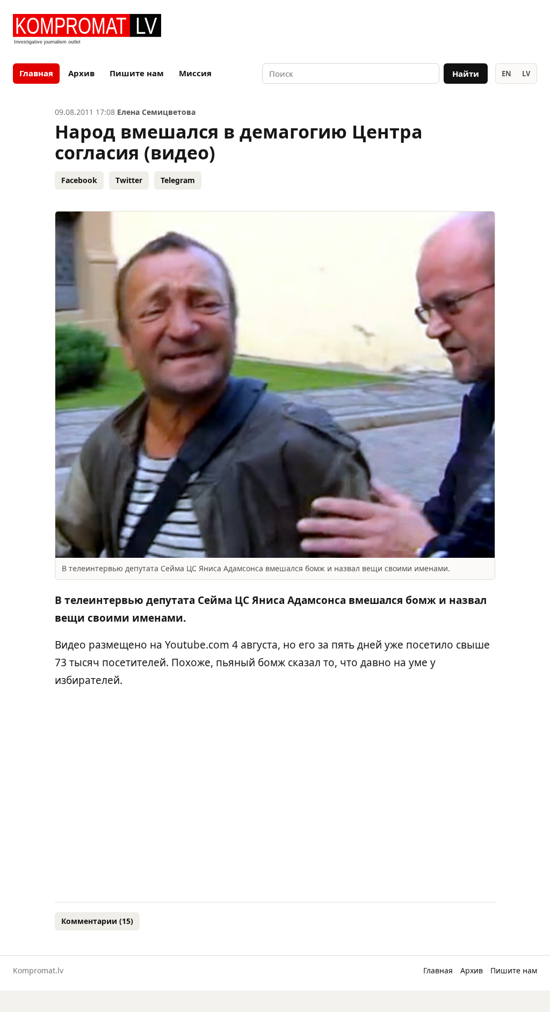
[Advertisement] (411, 30)
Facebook (79, 180)
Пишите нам (137, 73)
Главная (36, 73)
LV (526, 73)
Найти (465, 73)
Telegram (178, 180)
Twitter (128, 180)
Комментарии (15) (97, 921)
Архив (81, 73)
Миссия (195, 73)
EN (506, 73)
